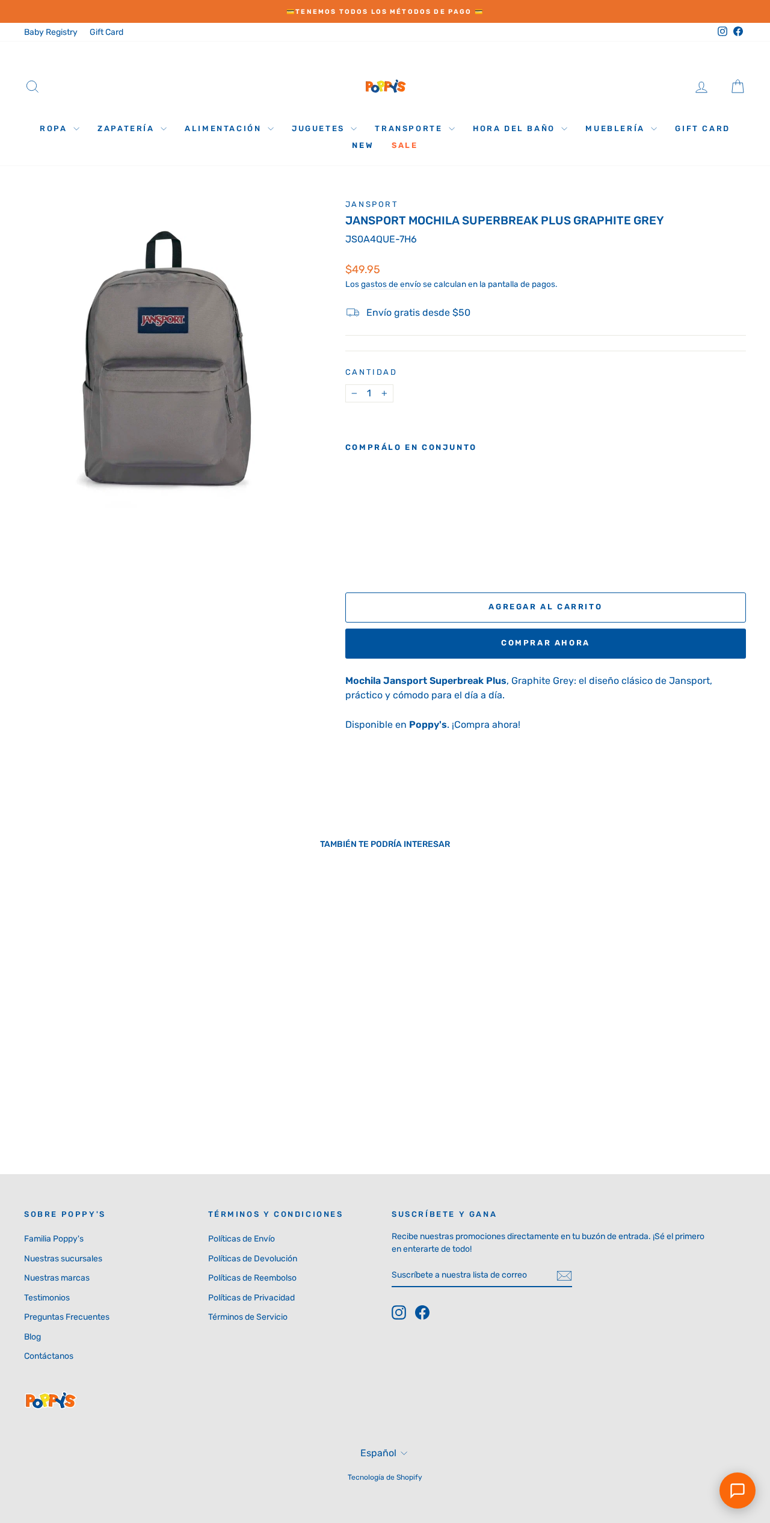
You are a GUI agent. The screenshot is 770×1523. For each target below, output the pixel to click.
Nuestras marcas (57, 1278)
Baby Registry (51, 32)
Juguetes (320, 128)
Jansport (372, 204)
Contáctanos (48, 1356)
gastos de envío (391, 284)
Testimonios (47, 1298)
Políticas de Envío (241, 1239)
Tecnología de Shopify (385, 1477)
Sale (404, 145)
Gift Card (106, 32)
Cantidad (371, 372)
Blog (32, 1337)
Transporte (410, 128)
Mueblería (616, 128)
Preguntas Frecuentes (66, 1317)
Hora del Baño (515, 128)
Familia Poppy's (54, 1239)
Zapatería (127, 128)
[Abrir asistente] (737, 1490)
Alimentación (225, 128)
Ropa (55, 128)
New (363, 145)
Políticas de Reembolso (252, 1278)
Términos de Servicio (248, 1317)
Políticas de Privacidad (251, 1298)
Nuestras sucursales (63, 1259)
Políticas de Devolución (252, 1259)
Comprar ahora (545, 642)
